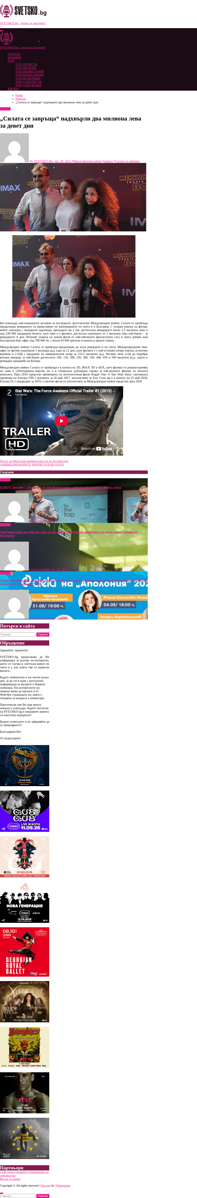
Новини (5, 108)
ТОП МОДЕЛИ (25, 68)
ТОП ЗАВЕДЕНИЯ (28, 85)
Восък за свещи (10, 1179)
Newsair (45, 1185)
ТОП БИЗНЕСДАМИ (29, 71)
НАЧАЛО (14, 54)
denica (33, 521)
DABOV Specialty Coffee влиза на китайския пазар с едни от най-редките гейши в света (60, 487)
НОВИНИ (14, 57)
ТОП (11, 61)
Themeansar (62, 1185)
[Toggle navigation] (1, 30)
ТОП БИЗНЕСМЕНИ (29, 75)
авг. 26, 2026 (46, 521)
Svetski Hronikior (40, 569)
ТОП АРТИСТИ (26, 64)
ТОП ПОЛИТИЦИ (27, 78)
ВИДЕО (13, 88)
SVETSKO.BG (43, 161)
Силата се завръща (127, 161)
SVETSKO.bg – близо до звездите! (22, 23)
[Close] (1, 1193)
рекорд (108, 161)
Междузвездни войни (87, 161)
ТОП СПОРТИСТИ (28, 81)
